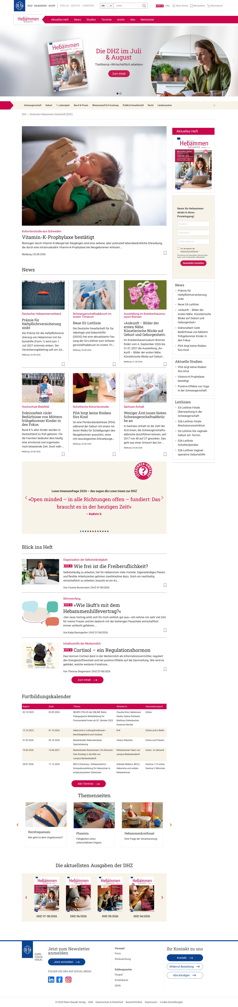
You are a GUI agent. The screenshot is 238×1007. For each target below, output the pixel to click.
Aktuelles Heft (60, 19)
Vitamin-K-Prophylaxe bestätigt (58, 237)
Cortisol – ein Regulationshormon (112, 650)
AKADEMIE (40, 5)
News (77, 19)
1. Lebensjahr (63, 105)
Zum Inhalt (85, 679)
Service (75, 5)
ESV (24, 114)
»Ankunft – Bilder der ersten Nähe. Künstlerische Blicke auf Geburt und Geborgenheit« (144, 329)
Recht (150, 105)
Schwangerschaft (32, 105)
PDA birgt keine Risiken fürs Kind (92, 415)
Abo (132, 19)
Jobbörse (88, 5)
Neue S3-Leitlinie (87, 323)
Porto (118, 953)
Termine (106, 19)
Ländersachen (165, 105)
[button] (119, 61)
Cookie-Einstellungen (171, 1002)
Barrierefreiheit (134, 1002)
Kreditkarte (121, 980)
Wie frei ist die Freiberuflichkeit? (111, 566)
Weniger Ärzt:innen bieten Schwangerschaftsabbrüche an (145, 417)
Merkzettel (147, 19)
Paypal (119, 974)
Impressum (151, 1002)
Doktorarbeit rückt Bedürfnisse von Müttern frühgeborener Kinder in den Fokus (42, 419)
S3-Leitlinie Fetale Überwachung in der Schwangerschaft (190, 412)
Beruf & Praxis (81, 105)
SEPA (118, 985)
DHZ (30, 5)
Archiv (121, 19)
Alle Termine (86, 783)
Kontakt (182, 957)
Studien (91, 19)
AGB (90, 1002)
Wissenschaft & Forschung (105, 105)
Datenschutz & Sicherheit (109, 1002)
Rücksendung (123, 959)
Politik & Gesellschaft (133, 105)
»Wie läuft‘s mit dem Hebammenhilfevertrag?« (92, 608)
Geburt (48, 105)
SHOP (51, 5)
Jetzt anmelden (64, 962)
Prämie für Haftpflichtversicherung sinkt (41, 324)
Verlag (64, 5)
